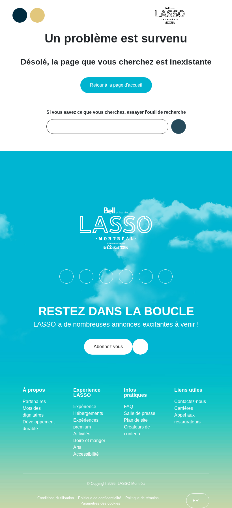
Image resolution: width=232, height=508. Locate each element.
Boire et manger (89, 440)
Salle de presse (139, 413)
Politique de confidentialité (99, 498)
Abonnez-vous (108, 346)
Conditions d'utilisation (55, 498)
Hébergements (88, 413)
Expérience (84, 406)
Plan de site (136, 420)
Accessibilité (86, 454)
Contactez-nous (190, 401)
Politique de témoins (142, 498)
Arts (77, 447)
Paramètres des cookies (100, 503)
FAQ (128, 406)
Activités (81, 433)
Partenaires (34, 401)
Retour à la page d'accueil (116, 85)
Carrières (183, 408)
